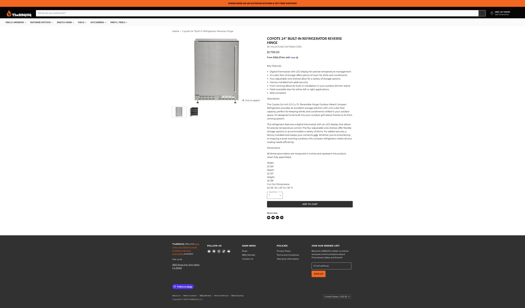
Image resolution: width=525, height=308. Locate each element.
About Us (176, 295)
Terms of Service (221, 295)
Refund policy (237, 295)
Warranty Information (288, 259)
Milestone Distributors (286, 47)
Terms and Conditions (288, 255)
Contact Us (247, 259)
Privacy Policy (284, 251)
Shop (244, 251)
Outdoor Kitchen (40, 22)
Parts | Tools (118, 22)
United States (336, 296)
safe (315, 135)
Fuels (81, 22)
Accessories (98, 22)
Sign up (318, 274)
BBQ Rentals (248, 255)
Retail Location (190, 295)
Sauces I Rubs (64, 22)
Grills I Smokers (14, 22)
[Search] (482, 13)
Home (175, 31)
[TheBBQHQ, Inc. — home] (19, 13)
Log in (514, 22)
